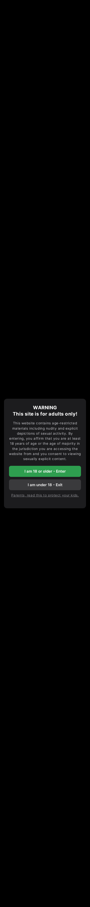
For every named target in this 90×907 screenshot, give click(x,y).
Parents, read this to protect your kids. (45, 495)
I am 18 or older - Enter (45, 471)
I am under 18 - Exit (45, 484)
